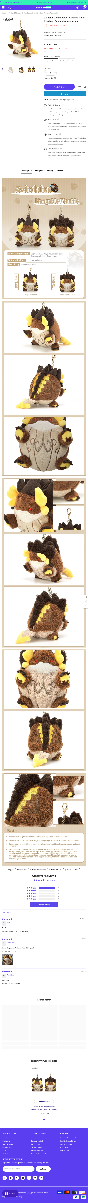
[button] (31, 888)
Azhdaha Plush (22, 870)
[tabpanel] (44, 1091)
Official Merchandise (58, 32)
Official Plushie (56, 870)
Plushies (58, 35)
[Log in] (77, 7)
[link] (15, 1043)
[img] (7, 919)
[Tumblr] (29, 1178)
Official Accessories (39, 870)
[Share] (84, 87)
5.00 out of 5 (50, 880)
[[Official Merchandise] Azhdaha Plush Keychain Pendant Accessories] (44, 1082)
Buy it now (65, 94)
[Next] (40, 69)
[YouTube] (35, 1178)
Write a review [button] (44, 904)
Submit (43, 1169)
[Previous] (2, 69)
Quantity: (47, 68)
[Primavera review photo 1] (7, 959)
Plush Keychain (72, 870)
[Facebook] (5, 1178)
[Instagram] (11, 1178)
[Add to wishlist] (79, 87)
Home (4, 13)
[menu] (3, 7)
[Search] (9, 7)
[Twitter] (41, 1178)
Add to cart (59, 87)
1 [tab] (44, 1119)
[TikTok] (23, 1178)
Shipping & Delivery (44, 170)
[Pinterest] (17, 1178)
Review (60, 170)
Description (26, 170)
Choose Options (44, 1101)
